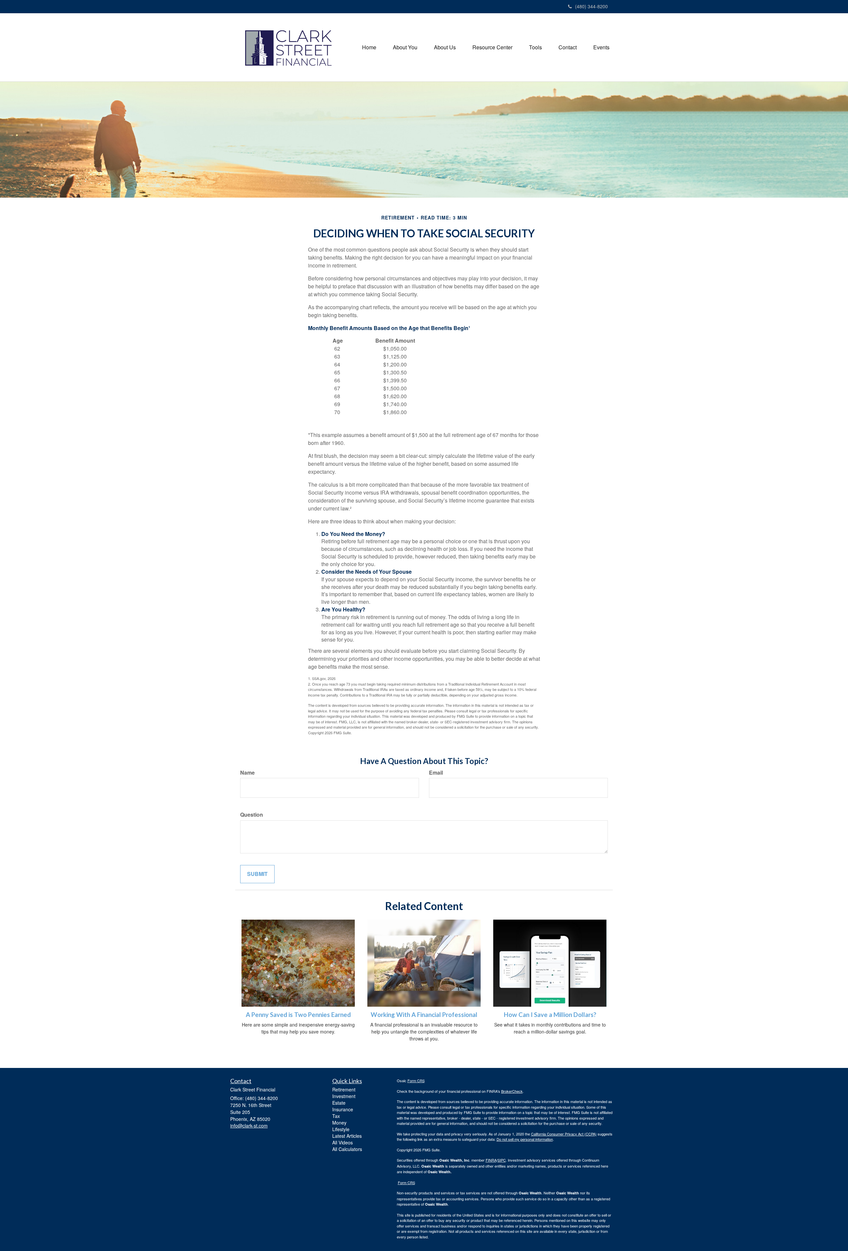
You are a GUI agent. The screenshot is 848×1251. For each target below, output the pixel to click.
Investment (343, 1096)
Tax (336, 1116)
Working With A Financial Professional (424, 1014)
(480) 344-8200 (591, 6)
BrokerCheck (512, 1091)
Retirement (343, 1089)
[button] (405, 47)
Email (436, 772)
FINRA (491, 1160)
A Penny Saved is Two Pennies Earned (298, 1014)
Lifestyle (340, 1129)
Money (339, 1122)
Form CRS (416, 1080)
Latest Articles (347, 1135)
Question (251, 814)
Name (247, 772)
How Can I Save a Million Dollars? (550, 1014)
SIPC (502, 1160)
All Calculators (347, 1149)
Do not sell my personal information (525, 1139)
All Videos (342, 1142)
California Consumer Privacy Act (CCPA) (564, 1133)
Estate (338, 1102)
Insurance (342, 1109)
